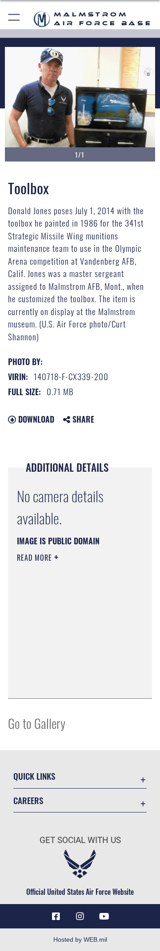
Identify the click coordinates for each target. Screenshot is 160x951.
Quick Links (34, 776)
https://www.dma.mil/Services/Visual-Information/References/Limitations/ (71, 682)
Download (35, 419)
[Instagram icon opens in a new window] (80, 916)
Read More (35, 557)
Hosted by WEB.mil (80, 939)
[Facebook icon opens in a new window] (56, 916)
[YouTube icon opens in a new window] (104, 916)
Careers (28, 800)
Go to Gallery (36, 722)
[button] (14, 19)
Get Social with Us (80, 840)
